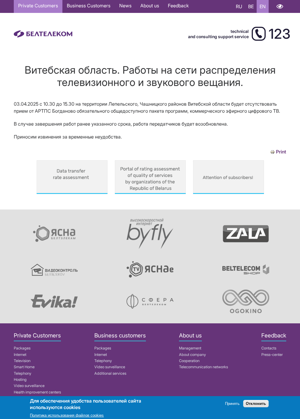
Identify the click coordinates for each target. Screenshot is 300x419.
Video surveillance (29, 385)
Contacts (268, 348)
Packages (22, 348)
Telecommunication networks (203, 367)
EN (263, 6)
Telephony (22, 373)
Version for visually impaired (279, 6)
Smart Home (24, 367)
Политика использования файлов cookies (67, 415)
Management (190, 348)
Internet (20, 354)
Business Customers (88, 6)
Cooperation (189, 361)
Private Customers (38, 6)
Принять (232, 403)
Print (281, 152)
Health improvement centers (37, 392)
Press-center (272, 354)
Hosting (20, 379)
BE (251, 6)
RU (239, 6)
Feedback (178, 6)
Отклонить (256, 403)
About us (149, 6)
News (125, 6)
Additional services (110, 373)
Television (22, 361)
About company (192, 354)
